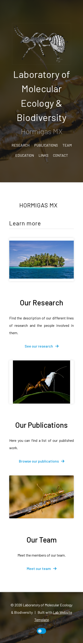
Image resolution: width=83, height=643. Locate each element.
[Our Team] (41, 497)
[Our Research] (41, 259)
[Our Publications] (41, 382)
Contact (60, 155)
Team (67, 145)
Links (43, 155)
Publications (46, 145)
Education (24, 155)
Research (21, 145)
